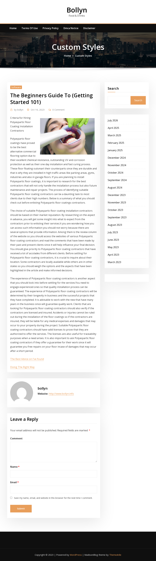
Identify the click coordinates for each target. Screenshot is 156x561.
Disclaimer (89, 28)
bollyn (18, 109)
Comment (16, 438)
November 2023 (117, 202)
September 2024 (117, 180)
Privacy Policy (51, 28)
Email (14, 482)
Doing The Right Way (22, 367)
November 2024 (117, 165)
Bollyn (77, 9)
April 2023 (113, 254)
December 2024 (117, 157)
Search (113, 88)
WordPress (76, 554)
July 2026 (113, 120)
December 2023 (117, 195)
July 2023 (113, 232)
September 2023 (117, 217)
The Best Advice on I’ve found (27, 359)
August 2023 (115, 225)
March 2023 (114, 262)
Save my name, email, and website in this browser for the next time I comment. (53, 497)
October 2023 (115, 210)
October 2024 (115, 172)
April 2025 (113, 128)
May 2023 (113, 247)
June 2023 (113, 239)
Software (16, 87)
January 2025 (115, 150)
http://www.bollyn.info (61, 393)
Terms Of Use (29, 28)
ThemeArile (115, 554)
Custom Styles (83, 55)
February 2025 (116, 142)
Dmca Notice (71, 28)
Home (13, 28)
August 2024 (115, 187)
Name (15, 466)
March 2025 (114, 135)
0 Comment (58, 109)
